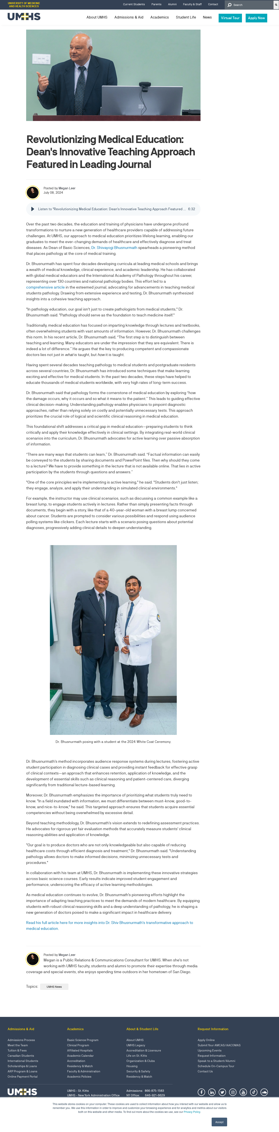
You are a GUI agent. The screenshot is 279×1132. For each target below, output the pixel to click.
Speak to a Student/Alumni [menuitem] (216, 1061)
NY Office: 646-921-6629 (145, 1095)
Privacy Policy (192, 1112)
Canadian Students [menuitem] (21, 1055)
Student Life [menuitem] (186, 17)
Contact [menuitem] (213, 4)
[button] (32, 209)
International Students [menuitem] (23, 1061)
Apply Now (256, 18)
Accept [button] (219, 1122)
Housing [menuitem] (132, 1066)
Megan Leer (67, 188)
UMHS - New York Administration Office (93, 1095)
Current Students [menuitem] (134, 4)
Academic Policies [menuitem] (79, 1076)
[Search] (276, 4)
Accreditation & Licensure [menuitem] (143, 1050)
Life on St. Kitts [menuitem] (136, 1055)
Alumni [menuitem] (172, 4)
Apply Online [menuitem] (206, 1040)
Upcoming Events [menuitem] (209, 1050)
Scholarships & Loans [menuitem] (22, 1066)
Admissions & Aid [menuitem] (128, 17)
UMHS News (54, 986)
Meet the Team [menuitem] (18, 1045)
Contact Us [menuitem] (205, 1071)
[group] (113, 209)
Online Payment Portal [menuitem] (22, 1076)
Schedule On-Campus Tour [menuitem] (216, 1066)
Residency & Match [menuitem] (80, 1066)
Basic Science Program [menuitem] (83, 1040)
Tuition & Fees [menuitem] (17, 1050)
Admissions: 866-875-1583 (145, 1090)
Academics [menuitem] (159, 17)
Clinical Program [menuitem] (78, 1045)
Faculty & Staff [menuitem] (192, 4)
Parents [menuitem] (156, 4)
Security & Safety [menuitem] (138, 1071)
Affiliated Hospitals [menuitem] (80, 1050)
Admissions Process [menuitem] (21, 1040)
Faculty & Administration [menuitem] (83, 1071)
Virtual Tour (230, 18)
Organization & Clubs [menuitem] (140, 1061)
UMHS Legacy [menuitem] (135, 1045)
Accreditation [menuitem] (76, 1061)
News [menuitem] (207, 17)
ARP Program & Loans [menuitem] (22, 1071)
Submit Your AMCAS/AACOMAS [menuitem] (219, 1045)
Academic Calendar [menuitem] (80, 1055)
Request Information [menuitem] (212, 1055)
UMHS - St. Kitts (78, 1090)
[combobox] (249, 4)
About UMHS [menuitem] (97, 17)
